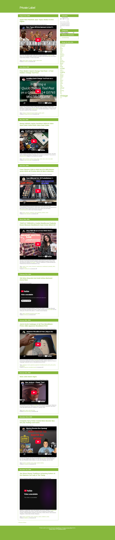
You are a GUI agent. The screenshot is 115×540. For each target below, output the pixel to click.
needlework (45, 266)
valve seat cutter (49, 159)
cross (27, 266)
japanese (32, 365)
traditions (44, 516)
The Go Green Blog (67, 528)
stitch (54, 266)
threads (24, 267)
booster (24, 463)
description (33, 262)
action (23, 60)
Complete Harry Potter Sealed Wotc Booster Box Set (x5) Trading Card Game (37, 421)
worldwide (43, 457)
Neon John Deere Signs (28, 377)
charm (61, 50)
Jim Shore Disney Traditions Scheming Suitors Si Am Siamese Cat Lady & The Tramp (37, 474)
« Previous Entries (22, 522)
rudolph (61, 83)
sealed (38, 463)
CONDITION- (53, 510)
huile (61, 65)
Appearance (23, 156)
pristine (43, 212)
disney (23, 516)
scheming (28, 516)
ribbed (61, 81)
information (36, 359)
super (37, 60)
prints (54, 365)
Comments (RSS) (62, 529)
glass (61, 63)
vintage (64, 95)
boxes (23, 212)
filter (61, 57)
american (63, 44)
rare (61, 79)
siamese (36, 516)
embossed (62, 54)
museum (34, 266)
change (24, 113)
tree (61, 92)
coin (61, 52)
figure (27, 60)
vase (61, 93)
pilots (38, 159)
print (52, 365)
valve (43, 159)
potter (35, 463)
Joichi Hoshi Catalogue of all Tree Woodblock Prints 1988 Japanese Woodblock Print (36, 325)
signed (61, 86)
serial (47, 212)
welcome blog (32, 410)
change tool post (30, 113)
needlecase (39, 266)
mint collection (38, 212)
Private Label (27, 7)
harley (31, 159)
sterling (62, 90)
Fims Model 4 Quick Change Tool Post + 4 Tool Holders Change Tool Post (36, 72)
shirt (61, 84)
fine (61, 58)
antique (62, 46)
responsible (50, 309)
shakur (34, 60)
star (61, 89)
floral (61, 59)
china (61, 51)
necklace (62, 71)
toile (61, 91)
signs (27, 410)
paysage (62, 74)
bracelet (32, 313)
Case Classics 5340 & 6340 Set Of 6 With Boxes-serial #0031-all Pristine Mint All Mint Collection (37, 170)
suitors (39, 516)
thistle (21, 267)
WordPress (58, 528)
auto (61, 47)
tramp (48, 516)
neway (34, 159)
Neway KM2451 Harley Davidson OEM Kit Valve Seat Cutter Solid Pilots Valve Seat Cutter (37, 124)
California (50, 55)
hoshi (28, 365)
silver (38, 313)
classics (27, 212)
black (61, 48)
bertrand (28, 313)
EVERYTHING (35, 109)
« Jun (61, 28)
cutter (23, 159)
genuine (61, 60)
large (61, 66)
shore (32, 516)
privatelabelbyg (65, 37)
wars (61, 97)
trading (42, 463)
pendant (61, 76)
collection (32, 212)
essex (30, 266)
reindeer (61, 80)
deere (23, 410)
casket (23, 266)
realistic (30, 60)
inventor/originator (24, 209)
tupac (40, 60)
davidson (27, 159)
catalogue (24, 365)
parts (61, 73)
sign (61, 85)
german (62, 61)
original (62, 72)
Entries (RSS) (52, 529)
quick (43, 113)
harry (32, 463)
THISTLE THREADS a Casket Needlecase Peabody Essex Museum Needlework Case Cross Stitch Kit (38, 224)
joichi (49, 365)
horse (35, 313)
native (61, 69)
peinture (61, 75)
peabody (50, 266)
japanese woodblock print (41, 365)
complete (28, 463)
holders (36, 113)
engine (62, 56)
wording (36, 405)
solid (41, 159)
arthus (23, 313)
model (39, 113)
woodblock (22, 366)
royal (61, 82)
